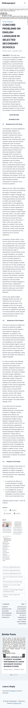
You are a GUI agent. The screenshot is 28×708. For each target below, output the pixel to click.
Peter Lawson (7, 51)
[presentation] (14, 646)
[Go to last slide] (4, 656)
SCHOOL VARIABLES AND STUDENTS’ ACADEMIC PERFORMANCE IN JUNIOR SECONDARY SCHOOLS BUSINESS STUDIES (14, 661)
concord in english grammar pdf (11, 567)
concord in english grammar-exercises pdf (13, 577)
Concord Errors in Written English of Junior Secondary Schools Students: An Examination (17, 530)
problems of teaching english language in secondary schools (13, 590)
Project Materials (7, 21)
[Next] (23, 656)
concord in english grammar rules (12, 573)
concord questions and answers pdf (12, 581)
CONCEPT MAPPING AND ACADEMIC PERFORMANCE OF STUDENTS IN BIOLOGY (7, 611)
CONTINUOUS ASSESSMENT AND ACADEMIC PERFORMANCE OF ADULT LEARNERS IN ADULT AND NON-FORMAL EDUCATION (21, 614)
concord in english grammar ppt (11, 570)
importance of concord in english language (11, 585)
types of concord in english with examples (11, 595)
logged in (13, 691)
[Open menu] (24, 3)
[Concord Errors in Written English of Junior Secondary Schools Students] (7, 524)
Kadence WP (17, 703)
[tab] (10, 674)
